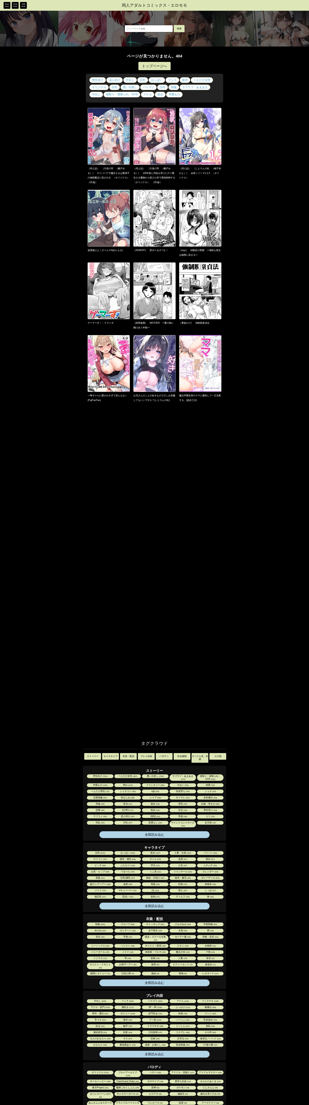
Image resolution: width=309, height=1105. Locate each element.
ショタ (210, 791)
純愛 (210, 785)
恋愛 (100, 810)
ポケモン (182, 1087)
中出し (130, 80)
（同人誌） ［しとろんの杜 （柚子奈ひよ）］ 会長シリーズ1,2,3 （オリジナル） (200, 173)
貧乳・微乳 (127, 859)
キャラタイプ (110, 756)
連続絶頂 (99, 1032)
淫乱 (100, 822)
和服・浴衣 (210, 936)
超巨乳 (100, 896)
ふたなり (127, 865)
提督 (182, 1102)
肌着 (155, 958)
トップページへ (154, 66)
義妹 (155, 973)
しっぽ (210, 890)
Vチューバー (127, 890)
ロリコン (99, 859)
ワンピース (155, 1102)
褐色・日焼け (155, 878)
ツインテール (182, 871)
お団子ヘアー (127, 964)
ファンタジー (155, 785)
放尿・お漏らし (155, 1044)
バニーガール (100, 952)
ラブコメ (99, 816)
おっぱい (157, 80)
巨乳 (143, 80)
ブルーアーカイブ (127, 1074)
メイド (100, 890)
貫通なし (154, 822)
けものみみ (182, 924)
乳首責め (210, 1019)
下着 (210, 952)
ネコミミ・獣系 (155, 945)
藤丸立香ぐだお (210, 1093)
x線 (155, 791)
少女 (182, 865)
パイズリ (148, 87)
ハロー (155, 1072)
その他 (217, 756)
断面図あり (127, 1044)
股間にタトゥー (99, 973)
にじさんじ (210, 1087)
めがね (100, 930)
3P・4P (155, 1007)
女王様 (210, 822)
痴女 (155, 803)
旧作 (162, 87)
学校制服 (210, 924)
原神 (155, 1087)
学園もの (174, 94)
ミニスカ (99, 958)
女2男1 (127, 810)
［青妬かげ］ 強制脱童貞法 (194, 323)
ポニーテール (210, 878)
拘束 (182, 1013)
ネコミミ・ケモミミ (100, 966)
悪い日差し (130, 87)
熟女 (155, 810)
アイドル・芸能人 (182, 1072)
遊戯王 (182, 1093)
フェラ (172, 80)
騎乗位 (210, 1007)
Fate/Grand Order (127, 1081)
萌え (182, 890)
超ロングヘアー (100, 884)
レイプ (155, 797)
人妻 (182, 958)
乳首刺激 (182, 1044)
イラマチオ (155, 1026)
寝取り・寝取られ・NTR (122, 94)
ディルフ (182, 896)
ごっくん (182, 1026)
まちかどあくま (210, 1081)
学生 (155, 865)
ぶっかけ (183, 1007)
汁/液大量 (210, 1044)
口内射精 (154, 1032)
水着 (182, 930)
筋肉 (155, 896)
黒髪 (100, 878)
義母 (155, 964)
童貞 (127, 803)
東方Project (100, 1087)
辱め (127, 785)
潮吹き (127, 1007)
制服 (174, 87)
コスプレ (182, 1032)
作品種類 (182, 756)
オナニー (127, 1013)
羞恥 (210, 1026)
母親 (155, 884)
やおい (182, 785)
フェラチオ (210, 1001)
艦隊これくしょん (127, 1087)
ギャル (155, 859)
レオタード (210, 973)
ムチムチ (210, 865)
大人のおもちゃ (100, 1038)
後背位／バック (210, 1038)
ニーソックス (100, 945)
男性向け (97, 80)
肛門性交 (154, 1013)
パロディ (164, 756)
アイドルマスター (210, 1072)
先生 (100, 936)
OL (155, 890)
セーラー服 (182, 936)
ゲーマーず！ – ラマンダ (101, 323)
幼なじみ (127, 797)
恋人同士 (127, 816)
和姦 (100, 803)
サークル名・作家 (200, 758)
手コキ (100, 1019)
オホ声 (210, 1032)
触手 (127, 1026)
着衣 (127, 1019)
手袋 (127, 936)
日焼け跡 (127, 973)
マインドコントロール (182, 824)
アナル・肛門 (100, 1007)
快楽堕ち (182, 791)
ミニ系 (155, 871)
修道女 (210, 964)
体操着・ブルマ (155, 952)
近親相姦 (99, 797)
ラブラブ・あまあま (195, 87)
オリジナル (99, 87)
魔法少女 (182, 952)
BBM (155, 816)
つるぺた (127, 871)
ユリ (210, 816)
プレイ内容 (146, 756)
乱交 (100, 1026)
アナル (147, 94)
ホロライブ (155, 1081)
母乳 (182, 803)
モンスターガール (127, 1093)
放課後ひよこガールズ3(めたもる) (105, 250)
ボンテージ (127, 930)
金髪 (127, 884)
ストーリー (93, 756)
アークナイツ (210, 1102)
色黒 (182, 859)
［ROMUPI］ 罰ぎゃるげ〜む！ (150, 250)
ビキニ (182, 945)
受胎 (182, 816)
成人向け (114, 80)
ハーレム (182, 1019)
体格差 (210, 884)
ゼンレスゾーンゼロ (100, 1095)
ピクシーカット (182, 964)
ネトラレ (182, 797)
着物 (182, 973)
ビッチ (100, 865)
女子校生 (154, 930)
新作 (185, 80)
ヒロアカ (155, 1093)
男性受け (210, 810)
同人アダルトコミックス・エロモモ (154, 5)
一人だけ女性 (201, 80)
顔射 (127, 1032)
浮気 (127, 822)
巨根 (182, 884)
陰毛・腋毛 (182, 878)
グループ (127, 924)
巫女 (210, 958)
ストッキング (155, 924)
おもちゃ (99, 1044)
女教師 (210, 945)
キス (127, 1038)
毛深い (127, 896)
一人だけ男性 (100, 791)
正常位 (182, 1038)
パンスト (127, 945)
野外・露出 (100, 1013)
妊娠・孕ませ (210, 803)
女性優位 (210, 797)
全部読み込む (154, 834)
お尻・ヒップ (100, 871)
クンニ (210, 1013)
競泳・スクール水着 (155, 938)
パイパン (210, 852)
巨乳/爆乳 (127, 878)
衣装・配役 (128, 756)
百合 (182, 810)
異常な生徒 (182, 1081)
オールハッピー (100, 1081)
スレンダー (210, 871)
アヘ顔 (155, 1019)
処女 (160, 94)
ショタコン (127, 791)
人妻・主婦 (182, 852)
